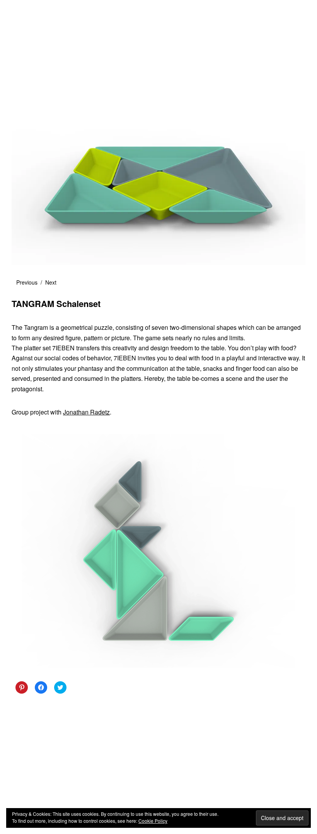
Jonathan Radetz (86, 412)
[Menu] (21, 11)
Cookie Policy (152, 820)
